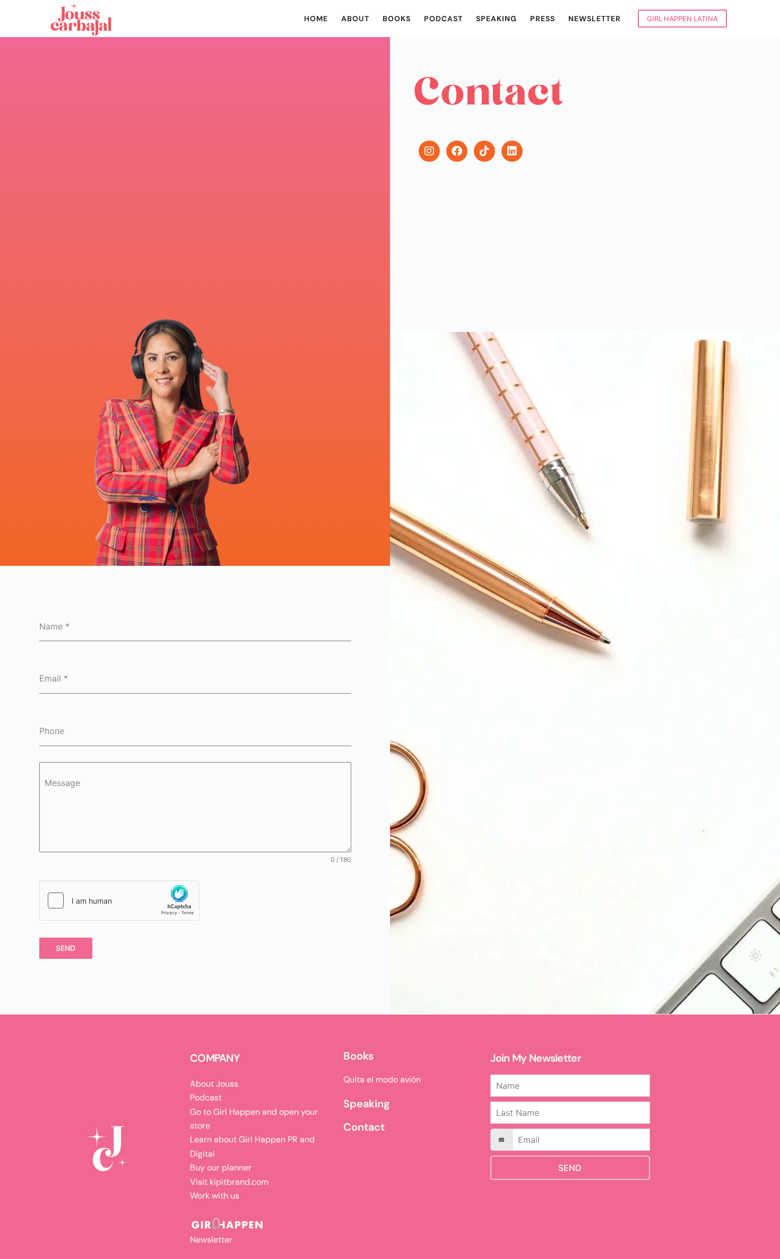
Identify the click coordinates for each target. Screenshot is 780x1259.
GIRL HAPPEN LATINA (682, 18)
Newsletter (594, 18)
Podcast (443, 18)
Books (397, 18)
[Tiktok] (484, 151)
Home (316, 18)
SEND (570, 1167)
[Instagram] (429, 151)
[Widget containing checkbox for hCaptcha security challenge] (119, 900)
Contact (364, 1127)
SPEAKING (496, 18)
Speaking (366, 1104)
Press (542, 18)
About (355, 18)
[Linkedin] (512, 151)
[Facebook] (456, 151)
